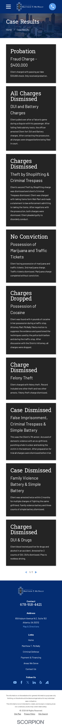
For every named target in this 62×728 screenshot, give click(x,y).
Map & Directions (31, 626)
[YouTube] (15, 682)
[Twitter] (27, 682)
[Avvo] (47, 682)
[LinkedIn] (34, 682)
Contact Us (31, 669)
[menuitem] (17, 714)
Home (31, 640)
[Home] (30, 6)
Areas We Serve (31, 663)
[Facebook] (21, 682)
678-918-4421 (31, 604)
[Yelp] (40, 682)
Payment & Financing (31, 657)
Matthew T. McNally (31, 646)
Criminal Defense (31, 651)
